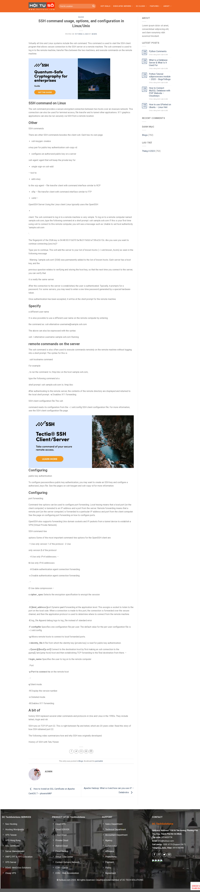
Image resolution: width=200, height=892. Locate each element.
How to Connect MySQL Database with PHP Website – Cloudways (159, 92)
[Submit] (93, 6)
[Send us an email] (169, 854)
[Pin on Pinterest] (86, 751)
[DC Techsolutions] (42, 6)
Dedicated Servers (122, 6)
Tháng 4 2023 (148, 151)
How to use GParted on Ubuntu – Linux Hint (160, 105)
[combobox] (77, 6)
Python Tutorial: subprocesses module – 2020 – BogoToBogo (160, 76)
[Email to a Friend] (81, 751)
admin (94, 34)
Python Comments (158, 51)
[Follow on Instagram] (159, 854)
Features (154, 6)
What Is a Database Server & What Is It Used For (158, 63)
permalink (99, 761)
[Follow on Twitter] (164, 854)
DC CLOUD (140, 6)
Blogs (81, 17)
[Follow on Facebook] (154, 854)
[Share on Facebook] (71, 751)
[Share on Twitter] (76, 751)
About (166, 6)
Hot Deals (105, 6)
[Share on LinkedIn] (91, 751)
